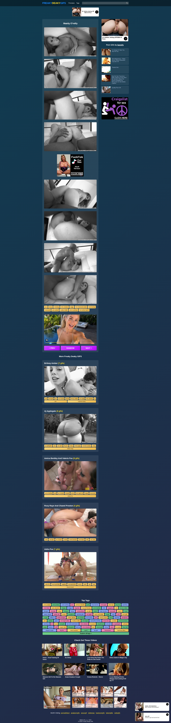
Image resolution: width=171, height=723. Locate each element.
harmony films (121, 630)
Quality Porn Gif (116, 87)
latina (59, 611)
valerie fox (70, 496)
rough (107, 614)
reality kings (70, 448)
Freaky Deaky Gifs (88, 721)
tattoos (51, 627)
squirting (116, 617)
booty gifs (112, 611)
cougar (45, 617)
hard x (119, 611)
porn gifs (124, 614)
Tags (77, 3)
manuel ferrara (86, 608)
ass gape (89, 614)
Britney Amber (54, 363)
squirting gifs (80, 614)
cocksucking (80, 611)
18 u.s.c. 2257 (87, 720)
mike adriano (89, 398)
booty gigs (77, 445)
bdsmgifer (109, 713)
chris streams (64, 307)
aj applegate (116, 624)
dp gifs (96, 630)
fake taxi (111, 604)
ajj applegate (48, 445)
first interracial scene (81, 307)
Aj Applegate (53, 411)
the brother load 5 (84, 310)
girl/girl (50, 620)
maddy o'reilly (63, 310)
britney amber (74, 398)
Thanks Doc (115, 67)
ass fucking (89, 617)
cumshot (113, 620)
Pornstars (71, 3)
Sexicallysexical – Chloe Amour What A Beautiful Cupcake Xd (118, 60)
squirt (85, 630)
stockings (46, 624)
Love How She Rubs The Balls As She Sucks (95, 658)
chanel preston (73, 539)
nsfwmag (91, 713)
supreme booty (82, 401)
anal (46, 398)
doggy (71, 307)
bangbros (71, 614)
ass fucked (61, 398)
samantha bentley (95, 620)
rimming (53, 611)
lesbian (66, 611)
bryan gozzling (55, 584)
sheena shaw (103, 617)
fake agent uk (79, 493)
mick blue (46, 608)
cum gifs (108, 624)
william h (52, 617)
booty (50, 307)
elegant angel (49, 630)
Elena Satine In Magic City (118, 657)
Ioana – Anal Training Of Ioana (51, 658)
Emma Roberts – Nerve (95, 677)
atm (45, 620)
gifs (96, 617)
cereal (65, 539)
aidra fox (47, 584)
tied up (78, 627)
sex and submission (72, 624)
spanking (124, 604)
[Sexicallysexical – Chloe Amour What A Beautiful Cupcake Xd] (106, 61)
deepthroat (100, 624)
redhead (125, 624)
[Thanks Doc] (106, 69)
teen (94, 584)
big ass (66, 445)
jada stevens (55, 608)
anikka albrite (71, 617)
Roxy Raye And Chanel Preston (62, 506)
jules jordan (55, 310)
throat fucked (70, 587)
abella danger (61, 617)
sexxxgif (84, 713)
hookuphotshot (72, 584)
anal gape (103, 604)
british (72, 493)
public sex (56, 614)
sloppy (86, 493)
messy (79, 584)
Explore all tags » (86, 633)
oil (94, 398)
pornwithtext (65, 713)
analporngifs (75, 713)
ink (116, 608)
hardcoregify (100, 713)
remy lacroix (94, 604)
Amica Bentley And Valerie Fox (61, 458)
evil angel (81, 398)
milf (56, 627)
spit (89, 584)
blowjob (67, 493)
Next (89, 348)
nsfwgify (117, 713)
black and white (98, 614)
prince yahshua (73, 310)
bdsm (112, 627)
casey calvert (47, 614)
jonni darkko (96, 608)
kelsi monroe (74, 630)
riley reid (125, 627)
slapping (77, 608)
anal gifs (51, 398)
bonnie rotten (123, 608)
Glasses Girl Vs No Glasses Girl (52, 677)
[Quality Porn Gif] (106, 89)
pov (56, 401)
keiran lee (106, 620)
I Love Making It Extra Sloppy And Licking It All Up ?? (118, 678)
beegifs (120, 45)
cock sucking (65, 604)
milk (87, 539)
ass (46, 307)
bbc (93, 627)
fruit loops (81, 539)
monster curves (86, 445)
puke (85, 584)
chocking (56, 307)
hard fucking (92, 307)
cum (118, 614)
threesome (92, 493)
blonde (67, 398)
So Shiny (68, 657)
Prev (52, 348)
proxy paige (47, 604)
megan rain (62, 627)
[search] (127, 3)
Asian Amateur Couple (72, 677)
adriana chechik (80, 604)
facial (125, 611)
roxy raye (92, 539)
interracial (47, 310)
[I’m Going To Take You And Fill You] (106, 52)
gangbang (124, 617)
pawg (94, 445)
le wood (118, 627)
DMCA (81, 720)
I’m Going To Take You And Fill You (118, 50)
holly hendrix (103, 611)
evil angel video (64, 620)
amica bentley (48, 493)
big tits (62, 630)
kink (104, 608)
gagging (64, 584)
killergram (71, 627)
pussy (64, 614)
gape (56, 620)
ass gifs (60, 445)
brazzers (92, 624)
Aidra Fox (52, 549)
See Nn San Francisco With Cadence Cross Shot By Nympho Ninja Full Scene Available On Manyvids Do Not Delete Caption (119, 79)
